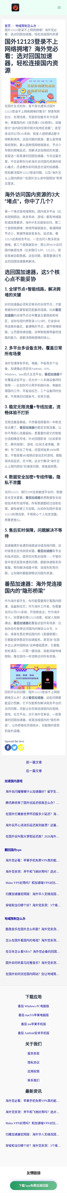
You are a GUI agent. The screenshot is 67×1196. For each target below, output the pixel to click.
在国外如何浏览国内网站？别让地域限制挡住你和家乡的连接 (33, 974)
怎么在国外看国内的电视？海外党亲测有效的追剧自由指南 (33, 940)
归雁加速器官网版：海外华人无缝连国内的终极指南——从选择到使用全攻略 (33, 894)
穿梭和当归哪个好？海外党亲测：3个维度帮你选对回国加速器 (33, 905)
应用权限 (33, 1071)
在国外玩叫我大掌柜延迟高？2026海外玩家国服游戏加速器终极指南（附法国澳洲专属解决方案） (33, 836)
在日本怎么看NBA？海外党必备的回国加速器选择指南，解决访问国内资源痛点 (33, 951)
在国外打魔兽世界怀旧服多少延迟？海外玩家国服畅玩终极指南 (33, 814)
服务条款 (33, 1053)
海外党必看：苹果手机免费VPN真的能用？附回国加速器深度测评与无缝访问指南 (33, 860)
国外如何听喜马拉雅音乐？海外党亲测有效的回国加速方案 (33, 962)
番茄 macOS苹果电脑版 (33, 1015)
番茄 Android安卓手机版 (33, 1033)
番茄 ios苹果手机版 (33, 1024)
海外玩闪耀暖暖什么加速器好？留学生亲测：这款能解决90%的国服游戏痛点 (33, 791)
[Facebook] (8, 747)
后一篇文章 (34, 771)
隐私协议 (33, 1062)
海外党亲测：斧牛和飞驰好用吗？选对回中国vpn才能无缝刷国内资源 (33, 871)
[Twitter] (14, 747)
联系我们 (33, 1080)
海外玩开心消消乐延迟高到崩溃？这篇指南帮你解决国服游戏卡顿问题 (33, 825)
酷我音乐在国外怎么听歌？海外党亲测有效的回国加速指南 (33, 929)
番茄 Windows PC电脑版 (33, 1006)
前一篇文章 (34, 762)
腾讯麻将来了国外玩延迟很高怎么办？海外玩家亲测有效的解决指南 (33, 802)
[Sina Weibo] (21, 747)
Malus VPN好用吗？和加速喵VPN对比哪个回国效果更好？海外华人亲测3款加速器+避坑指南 (33, 882)
